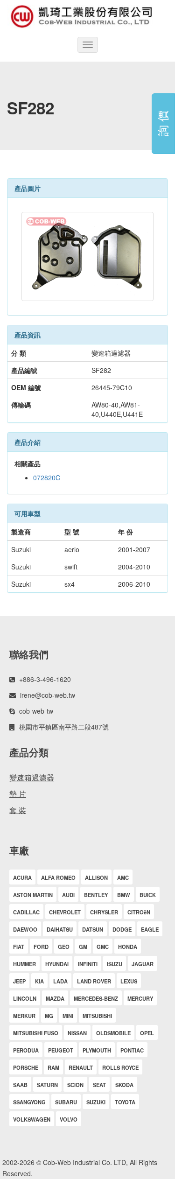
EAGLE (150, 929)
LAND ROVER (94, 981)
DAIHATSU (60, 929)
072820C (46, 477)
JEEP (19, 981)
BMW (123, 894)
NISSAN (77, 1033)
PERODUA (26, 1050)
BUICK (148, 894)
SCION (75, 1084)
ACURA (22, 877)
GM (83, 946)
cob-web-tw (36, 711)
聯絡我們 (29, 654)
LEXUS (128, 981)
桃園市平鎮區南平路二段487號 (64, 726)
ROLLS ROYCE (120, 1067)
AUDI (68, 894)
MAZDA (55, 998)
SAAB (20, 1084)
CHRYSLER (104, 912)
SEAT (99, 1084)
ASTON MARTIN (33, 894)
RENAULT (81, 1067)
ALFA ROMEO (58, 877)
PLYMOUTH (97, 1050)
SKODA (124, 1084)
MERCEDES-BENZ (96, 998)
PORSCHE (25, 1067)
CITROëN (138, 912)
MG (49, 1015)
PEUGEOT (60, 1050)
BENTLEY (96, 894)
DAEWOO (25, 929)
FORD (41, 946)
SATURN (47, 1084)
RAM (53, 1067)
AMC (123, 877)
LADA (60, 981)
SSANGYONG (29, 1102)
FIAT (18, 946)
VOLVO (68, 1119)
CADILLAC (26, 912)
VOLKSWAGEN (31, 1119)
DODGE (122, 929)
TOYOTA (125, 1102)
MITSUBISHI (97, 1015)
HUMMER (24, 964)
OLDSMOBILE (113, 1033)
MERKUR (24, 1015)
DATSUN (92, 929)
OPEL (147, 1033)
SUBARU (66, 1102)
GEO (64, 946)
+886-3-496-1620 (45, 679)
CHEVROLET (65, 912)
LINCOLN (24, 998)
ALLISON (96, 877)
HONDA (127, 946)
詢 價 (162, 124)
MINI (68, 1015)
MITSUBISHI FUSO (35, 1033)
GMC (103, 946)
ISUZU (114, 964)
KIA (39, 981)
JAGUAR (143, 964)
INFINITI (88, 964)
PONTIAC (132, 1050)
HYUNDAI (57, 964)
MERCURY (140, 998)
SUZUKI (95, 1102)
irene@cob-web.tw (47, 695)
